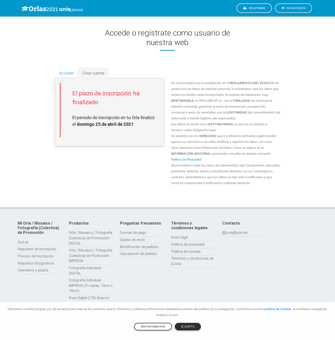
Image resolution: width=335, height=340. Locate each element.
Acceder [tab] (66, 73)
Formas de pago (133, 232)
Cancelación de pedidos (138, 254)
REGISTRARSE (257, 8)
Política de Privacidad (186, 159)
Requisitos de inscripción (37, 249)
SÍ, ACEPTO (187, 326)
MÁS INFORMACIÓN (153, 326)
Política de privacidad (188, 244)
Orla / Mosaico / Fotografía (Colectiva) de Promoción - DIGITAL (90, 237)
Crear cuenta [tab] (93, 73)
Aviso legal (179, 237)
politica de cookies (277, 309)
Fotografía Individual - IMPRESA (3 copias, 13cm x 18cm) (91, 285)
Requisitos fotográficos (36, 263)
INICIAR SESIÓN (296, 8)
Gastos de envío (132, 240)
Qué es (23, 242)
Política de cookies (186, 251)
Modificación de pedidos (139, 247)
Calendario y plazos (33, 270)
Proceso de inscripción (36, 256)
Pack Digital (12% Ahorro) (89, 298)
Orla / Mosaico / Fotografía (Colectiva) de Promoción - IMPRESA (90, 255)
